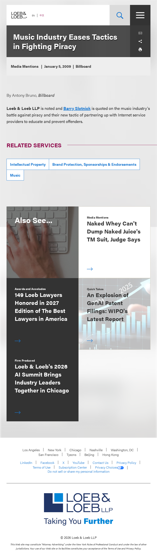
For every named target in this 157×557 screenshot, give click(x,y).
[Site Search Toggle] (120, 15)
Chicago (75, 450)
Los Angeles (31, 450)
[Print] (140, 49)
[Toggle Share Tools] (140, 41)
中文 (42, 15)
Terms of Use (41, 467)
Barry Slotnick (77, 108)
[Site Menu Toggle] (140, 15)
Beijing (89, 454)
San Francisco (48, 454)
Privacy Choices (106, 467)
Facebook (47, 462)
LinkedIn (26, 462)
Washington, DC (122, 450)
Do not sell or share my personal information (79, 471)
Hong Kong (110, 454)
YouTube (78, 462)
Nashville (96, 450)
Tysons (71, 454)
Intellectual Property (28, 164)
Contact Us (100, 462)
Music (15, 175)
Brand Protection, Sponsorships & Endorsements (94, 164)
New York (54, 450)
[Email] (140, 33)
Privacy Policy (126, 462)
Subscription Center (73, 467)
